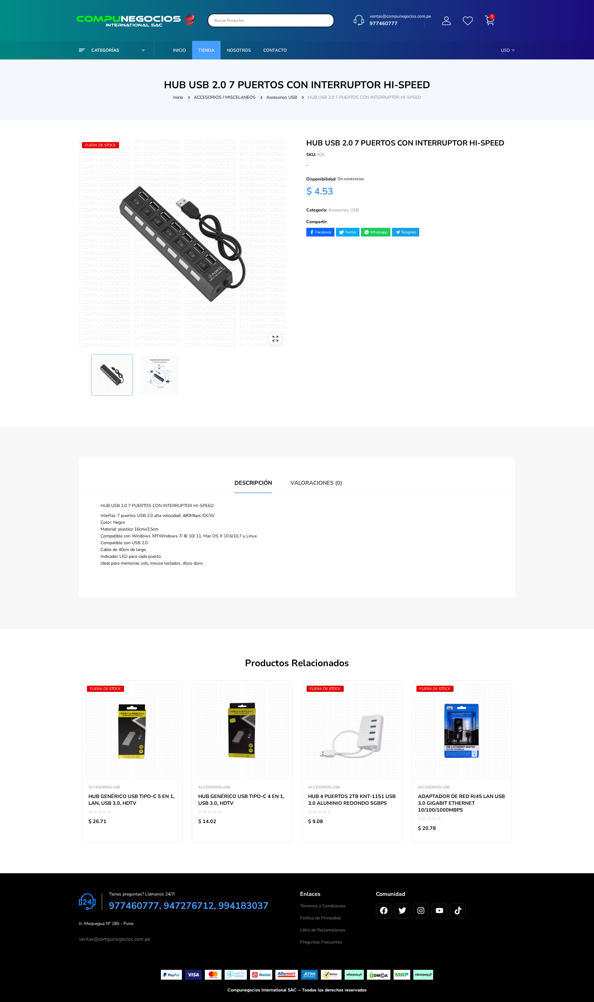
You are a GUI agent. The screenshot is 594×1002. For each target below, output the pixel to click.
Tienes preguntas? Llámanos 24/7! (142, 894)
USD (505, 50)
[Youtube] (439, 910)
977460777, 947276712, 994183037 (189, 906)
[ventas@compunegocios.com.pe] (359, 20)
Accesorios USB (281, 97)
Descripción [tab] (253, 483)
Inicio (178, 97)
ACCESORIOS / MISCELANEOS (225, 97)
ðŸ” (275, 338)
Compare (171, 714)
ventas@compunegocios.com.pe (400, 16)
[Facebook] (383, 910)
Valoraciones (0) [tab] (316, 483)
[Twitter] (402, 910)
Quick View (171, 728)
